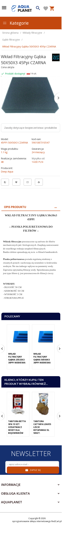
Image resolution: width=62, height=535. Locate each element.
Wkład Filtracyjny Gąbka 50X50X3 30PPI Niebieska (42, 358)
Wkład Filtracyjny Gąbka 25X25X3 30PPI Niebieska (16, 358)
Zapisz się (35, 470)
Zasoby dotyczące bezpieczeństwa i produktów (30, 127)
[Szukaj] (38, 8)
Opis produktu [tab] (15, 207)
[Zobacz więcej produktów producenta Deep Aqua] (56, 57)
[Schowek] (45, 8)
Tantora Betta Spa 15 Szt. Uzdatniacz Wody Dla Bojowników (17, 427)
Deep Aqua (7, 171)
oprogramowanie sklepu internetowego (31, 521)
